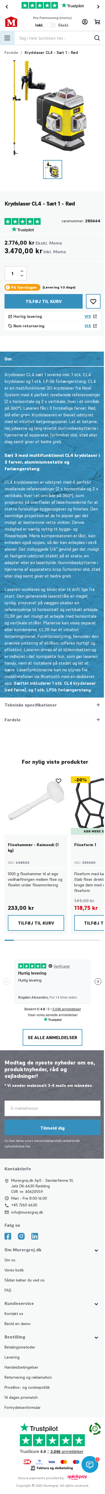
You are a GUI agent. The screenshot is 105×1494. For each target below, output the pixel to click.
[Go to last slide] (5, 6)
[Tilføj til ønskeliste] (93, 301)
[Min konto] (84, 21)
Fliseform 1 (85, 851)
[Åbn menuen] (7, 38)
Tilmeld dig (52, 1134)
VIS (88, 316)
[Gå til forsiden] (14, 21)
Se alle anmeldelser (52, 1044)
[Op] (22, 271)
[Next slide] (99, 6)
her (28, 1153)
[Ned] (22, 275)
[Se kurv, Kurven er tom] (97, 21)
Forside (11, 52)
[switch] (51, 25)
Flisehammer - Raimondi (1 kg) (33, 854)
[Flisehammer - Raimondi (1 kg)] (35, 810)
